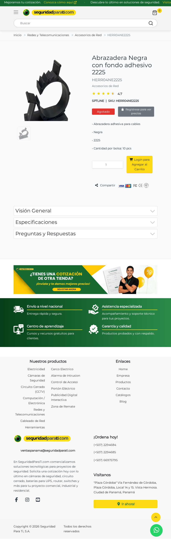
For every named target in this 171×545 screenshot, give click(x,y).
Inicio (17, 35)
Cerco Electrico (62, 369)
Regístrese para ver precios (138, 111)
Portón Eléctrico (63, 388)
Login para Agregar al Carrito (141, 164)
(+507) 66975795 (106, 460)
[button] (156, 517)
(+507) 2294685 (105, 452)
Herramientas (35, 427)
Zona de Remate (63, 406)
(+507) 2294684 (105, 445)
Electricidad (36, 369)
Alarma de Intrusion (65, 375)
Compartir (107, 185)
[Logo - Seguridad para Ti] (49, 12)
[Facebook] (16, 500)
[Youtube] (38, 500)
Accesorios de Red (88, 35)
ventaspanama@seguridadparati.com (48, 450)
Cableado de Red (32, 421)
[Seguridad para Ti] (48, 438)
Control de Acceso (64, 382)
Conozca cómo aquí (59, 2)
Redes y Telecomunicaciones (48, 35)
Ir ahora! (128, 504)
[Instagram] (27, 500)
